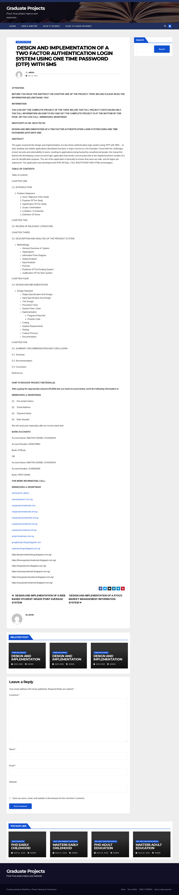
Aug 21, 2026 (19, 853)
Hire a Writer (29, 26)
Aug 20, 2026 (102, 853)
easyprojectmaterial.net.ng (24, 530)
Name (12, 749)
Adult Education (18, 841)
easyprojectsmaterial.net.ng (24, 524)
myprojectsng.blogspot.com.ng (26, 548)
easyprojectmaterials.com (24, 505)
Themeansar (51, 889)
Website (13, 782)
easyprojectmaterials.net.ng (24, 512)
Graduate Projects (26, 8)
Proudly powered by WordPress (19, 889)
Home (12, 26)
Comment (14, 695)
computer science (23, 42)
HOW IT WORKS (51, 26)
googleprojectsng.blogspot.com (26, 542)
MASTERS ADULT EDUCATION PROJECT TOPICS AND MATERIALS (149, 849)
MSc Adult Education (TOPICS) (105, 841)
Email (12, 765)
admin (31, 72)
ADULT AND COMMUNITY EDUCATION (65, 841)
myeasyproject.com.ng (22, 499)
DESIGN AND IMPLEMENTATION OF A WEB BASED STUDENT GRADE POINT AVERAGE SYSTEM (38, 599)
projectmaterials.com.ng (23, 536)
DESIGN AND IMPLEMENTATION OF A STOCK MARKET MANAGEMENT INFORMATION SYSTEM (95, 599)
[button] (165, 26)
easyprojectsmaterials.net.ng (25, 518)
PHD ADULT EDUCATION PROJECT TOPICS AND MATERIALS (107, 849)
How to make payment (79, 26)
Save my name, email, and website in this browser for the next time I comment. (48, 798)
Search (140, 40)
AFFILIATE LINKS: (20, 493)
